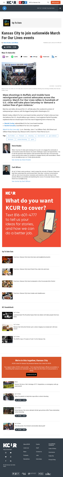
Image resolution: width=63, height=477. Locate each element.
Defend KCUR (31, 374)
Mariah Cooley (9, 123)
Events (38, 444)
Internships (39, 459)
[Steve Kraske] (6, 148)
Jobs (37, 455)
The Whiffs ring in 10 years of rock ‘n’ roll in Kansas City (29, 339)
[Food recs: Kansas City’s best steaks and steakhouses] (7, 295)
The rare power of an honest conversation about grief (30, 426)
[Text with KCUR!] (31, 217)
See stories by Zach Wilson (21, 181)
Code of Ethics (52, 448)
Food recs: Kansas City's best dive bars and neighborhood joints (32, 257)
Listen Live (26, 448)
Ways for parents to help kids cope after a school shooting (31, 396)
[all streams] (60, 8)
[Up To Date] (6, 22)
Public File (51, 456)
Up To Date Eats (7, 252)
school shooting (22, 139)
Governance (52, 452)
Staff (37, 448)
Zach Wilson (14, 42)
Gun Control (41, 135)
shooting (31, 135)
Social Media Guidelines (52, 444)
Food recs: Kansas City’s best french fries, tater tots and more (31, 269)
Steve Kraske (7, 42)
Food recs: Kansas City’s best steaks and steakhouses (29, 293)
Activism (10, 139)
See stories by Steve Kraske (21, 160)
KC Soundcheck (7, 307)
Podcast (21, 135)
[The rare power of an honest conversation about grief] (8, 426)
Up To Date (17, 22)
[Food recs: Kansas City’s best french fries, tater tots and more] (7, 271)
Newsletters (26, 459)
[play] (4, 8)
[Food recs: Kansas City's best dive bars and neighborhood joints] (7, 259)
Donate (56, 2)
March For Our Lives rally (11, 129)
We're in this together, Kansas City (31, 360)
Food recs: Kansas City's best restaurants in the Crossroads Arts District (34, 281)
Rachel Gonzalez (10, 125)
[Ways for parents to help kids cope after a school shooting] (8, 396)
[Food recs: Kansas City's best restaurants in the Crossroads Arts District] (7, 283)
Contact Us (39, 451)
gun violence (53, 135)
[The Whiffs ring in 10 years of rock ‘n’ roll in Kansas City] (7, 339)
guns (32, 139)
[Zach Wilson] (6, 170)
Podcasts (25, 455)
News (16, 382)
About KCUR (26, 444)
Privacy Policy (52, 459)
